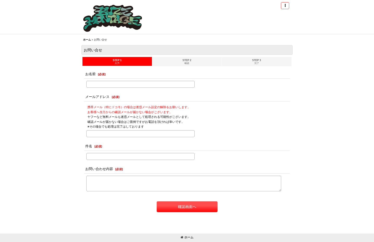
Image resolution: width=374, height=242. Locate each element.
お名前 (90, 74)
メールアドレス (97, 96)
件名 (88, 146)
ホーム (188, 237)
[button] (285, 5)
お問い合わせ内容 (99, 169)
